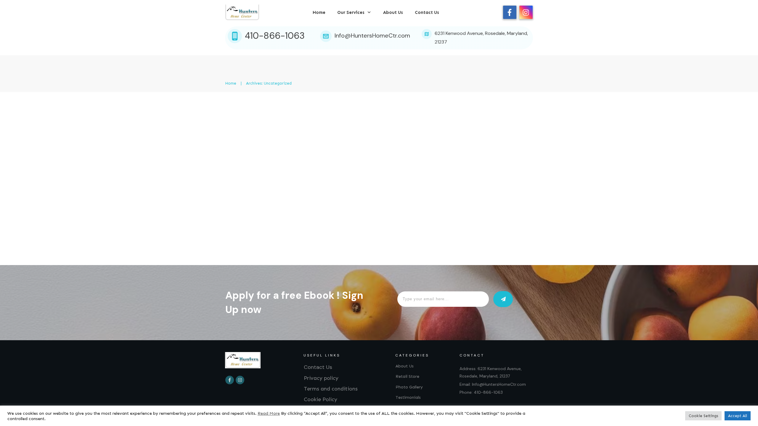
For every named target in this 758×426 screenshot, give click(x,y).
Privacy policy (321, 378)
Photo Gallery (409, 387)
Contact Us (318, 367)
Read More (269, 413)
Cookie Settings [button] (703, 416)
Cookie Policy (320, 399)
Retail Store (407, 376)
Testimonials (408, 397)
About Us (405, 366)
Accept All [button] (737, 416)
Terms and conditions (331, 388)
